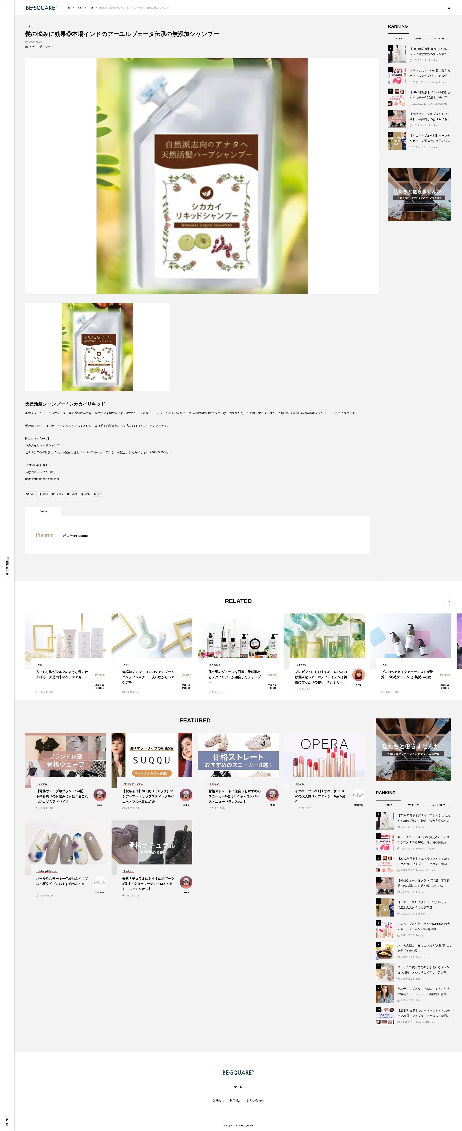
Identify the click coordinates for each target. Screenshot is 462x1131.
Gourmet (421, 957)
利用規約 (235, 1100)
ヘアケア (48, 46)
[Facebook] (6, 1124)
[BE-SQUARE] (41, 7)
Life (418, 978)
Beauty (420, 935)
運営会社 (218, 1100)
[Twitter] (6, 1119)
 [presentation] (447, 600)
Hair (32, 46)
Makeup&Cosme (437, 82)
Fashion (433, 60)
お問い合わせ (255, 1100)
